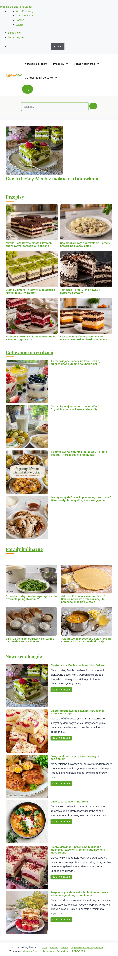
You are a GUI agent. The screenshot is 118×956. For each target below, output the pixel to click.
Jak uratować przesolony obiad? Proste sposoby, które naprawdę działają (86, 640)
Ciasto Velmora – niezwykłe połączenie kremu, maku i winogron (30, 291)
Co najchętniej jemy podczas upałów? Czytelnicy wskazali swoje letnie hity (75, 408)
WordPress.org (24, 11)
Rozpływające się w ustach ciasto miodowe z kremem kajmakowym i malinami (79, 894)
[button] (27, 89)
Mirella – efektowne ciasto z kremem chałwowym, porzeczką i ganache (29, 244)
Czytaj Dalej (61, 689)
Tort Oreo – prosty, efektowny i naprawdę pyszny (80, 291)
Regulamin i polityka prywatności (87, 947)
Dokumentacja (24, 15)
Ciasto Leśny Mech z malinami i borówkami (52, 178)
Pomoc (20, 19)
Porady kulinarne (84, 63)
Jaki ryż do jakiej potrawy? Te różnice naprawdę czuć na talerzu (30, 640)
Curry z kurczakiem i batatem (69, 801)
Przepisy (58, 63)
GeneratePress (30, 951)
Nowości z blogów (36, 63)
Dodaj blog (48, 951)
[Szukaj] (93, 106)
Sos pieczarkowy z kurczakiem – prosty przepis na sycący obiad (85, 244)
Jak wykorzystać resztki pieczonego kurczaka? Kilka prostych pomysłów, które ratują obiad (81, 499)
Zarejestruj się (16, 37)
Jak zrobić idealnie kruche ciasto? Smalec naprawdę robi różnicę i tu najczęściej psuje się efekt (83, 599)
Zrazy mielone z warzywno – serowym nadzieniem (75, 758)
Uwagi (19, 24)
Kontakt (54, 947)
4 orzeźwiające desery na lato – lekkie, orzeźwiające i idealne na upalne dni (75, 362)
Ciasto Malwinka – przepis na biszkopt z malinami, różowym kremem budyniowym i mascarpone (78, 849)
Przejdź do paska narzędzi (16, 6)
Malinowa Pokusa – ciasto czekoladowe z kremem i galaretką (31, 338)
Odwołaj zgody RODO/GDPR (71, 951)
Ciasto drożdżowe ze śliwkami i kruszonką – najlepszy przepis (78, 712)
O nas (44, 947)
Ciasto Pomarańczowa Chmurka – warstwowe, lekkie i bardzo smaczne (83, 338)
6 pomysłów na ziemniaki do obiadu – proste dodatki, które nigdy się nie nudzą (79, 453)
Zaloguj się (14, 32)
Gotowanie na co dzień (39, 77)
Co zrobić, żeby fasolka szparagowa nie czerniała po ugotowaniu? (31, 598)
